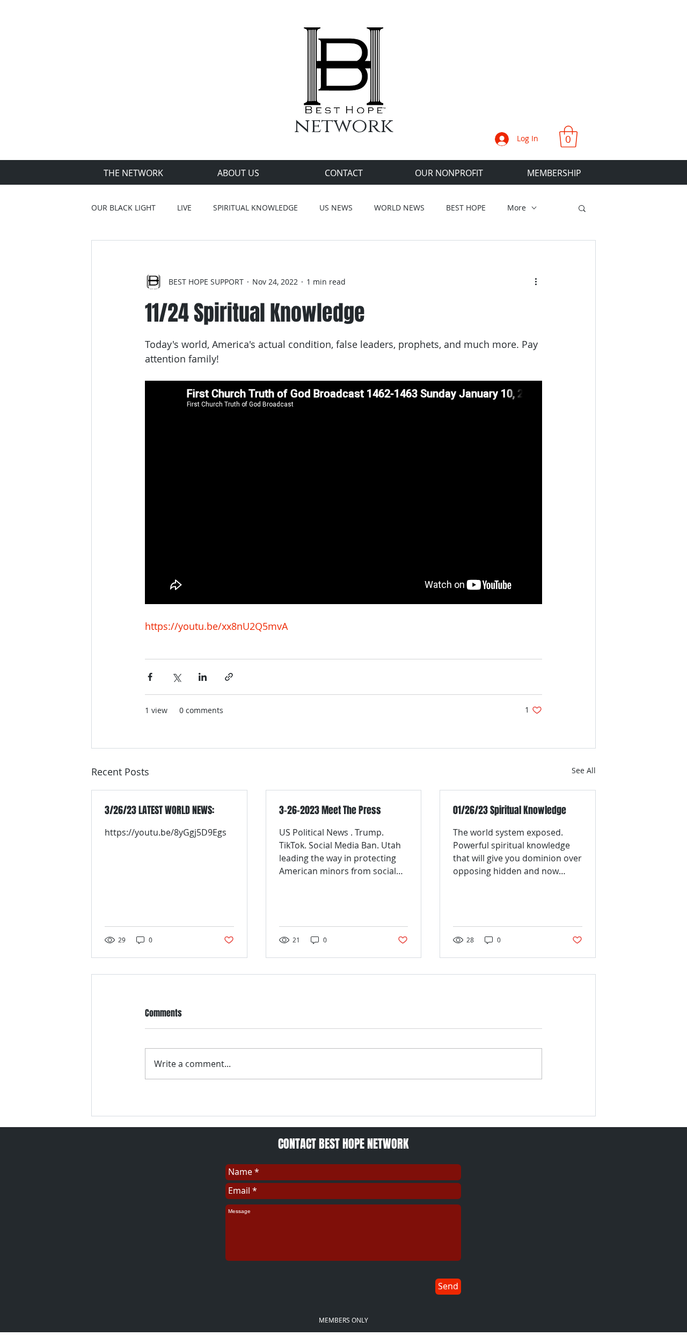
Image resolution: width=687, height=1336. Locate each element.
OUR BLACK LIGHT (123, 208)
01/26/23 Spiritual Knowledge (509, 810)
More (516, 208)
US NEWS (336, 208)
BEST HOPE (466, 208)
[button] (568, 136)
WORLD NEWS (399, 208)
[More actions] (535, 281)
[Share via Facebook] (150, 677)
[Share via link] (229, 677)
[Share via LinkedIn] (203, 677)
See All (584, 770)
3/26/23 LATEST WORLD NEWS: (159, 810)
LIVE (184, 208)
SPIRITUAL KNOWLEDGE (255, 208)
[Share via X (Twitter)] (176, 677)
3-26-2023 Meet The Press (330, 810)
